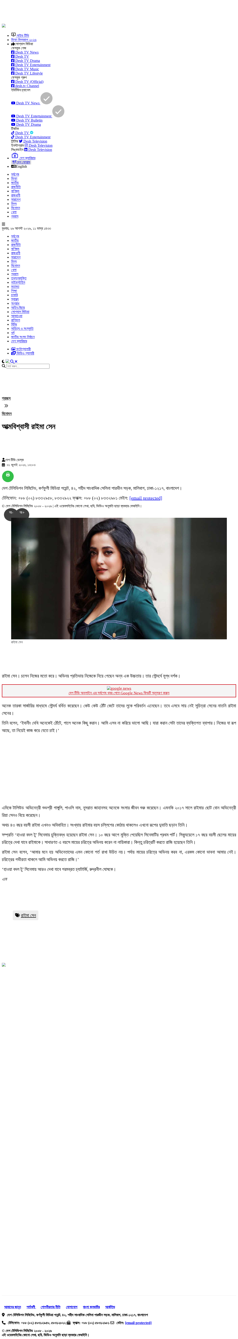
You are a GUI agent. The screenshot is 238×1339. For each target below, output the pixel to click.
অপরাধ (15, 303)
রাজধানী (15, 195)
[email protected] (145, 498)
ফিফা (14, 179)
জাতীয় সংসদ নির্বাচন (23, 337)
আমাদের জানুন (12, 1307)
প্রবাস (14, 216)
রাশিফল (15, 320)
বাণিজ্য (15, 191)
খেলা (14, 212)
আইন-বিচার (18, 308)
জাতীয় (15, 183)
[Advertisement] (114, 12)
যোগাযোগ (71, 1307)
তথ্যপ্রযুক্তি (18, 278)
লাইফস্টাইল (18, 282)
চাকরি (14, 295)
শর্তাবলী (31, 1307)
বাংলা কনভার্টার (91, 1307)
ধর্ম (12, 333)
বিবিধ (14, 324)
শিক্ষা (14, 291)
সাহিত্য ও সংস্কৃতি (22, 328)
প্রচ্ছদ (6, 398)
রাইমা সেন (28, 915)
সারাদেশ (15, 199)
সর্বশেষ (15, 174)
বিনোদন (15, 208)
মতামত (15, 287)
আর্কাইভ (110, 1307)
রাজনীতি (16, 187)
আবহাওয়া (16, 316)
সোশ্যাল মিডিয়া (20, 312)
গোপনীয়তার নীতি (50, 1307)
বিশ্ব (14, 204)
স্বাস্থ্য (15, 299)
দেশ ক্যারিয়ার (19, 341)
